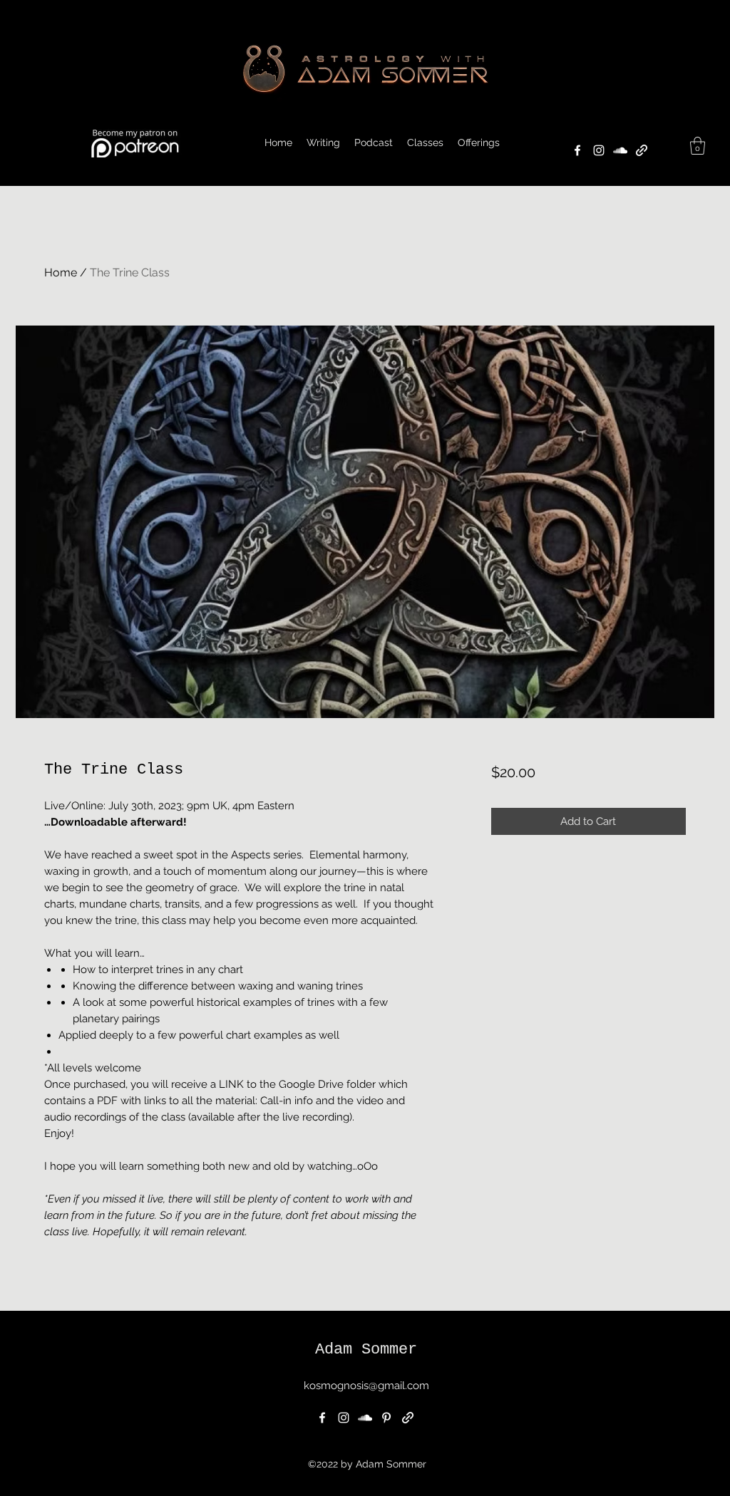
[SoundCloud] (620, 150)
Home (60, 272)
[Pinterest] (386, 1418)
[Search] (699, 93)
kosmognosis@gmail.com (366, 1385)
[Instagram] (599, 150)
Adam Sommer (366, 1350)
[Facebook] (577, 150)
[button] (479, 142)
